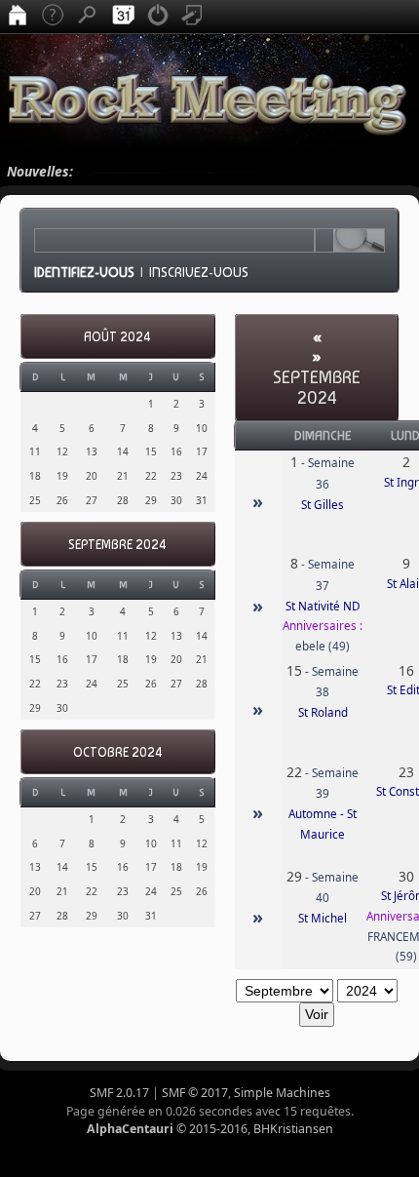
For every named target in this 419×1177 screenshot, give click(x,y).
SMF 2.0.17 (119, 1092)
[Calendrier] (122, 16)
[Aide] (52, 16)
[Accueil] (17, 16)
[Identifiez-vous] (157, 16)
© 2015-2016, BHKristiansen (210, 1128)
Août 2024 (117, 337)
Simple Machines (282, 1092)
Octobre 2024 (118, 752)
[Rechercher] (87, 16)
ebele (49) (322, 646)
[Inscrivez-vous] (192, 16)
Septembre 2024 (117, 544)
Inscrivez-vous (198, 272)
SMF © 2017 (195, 1092)
